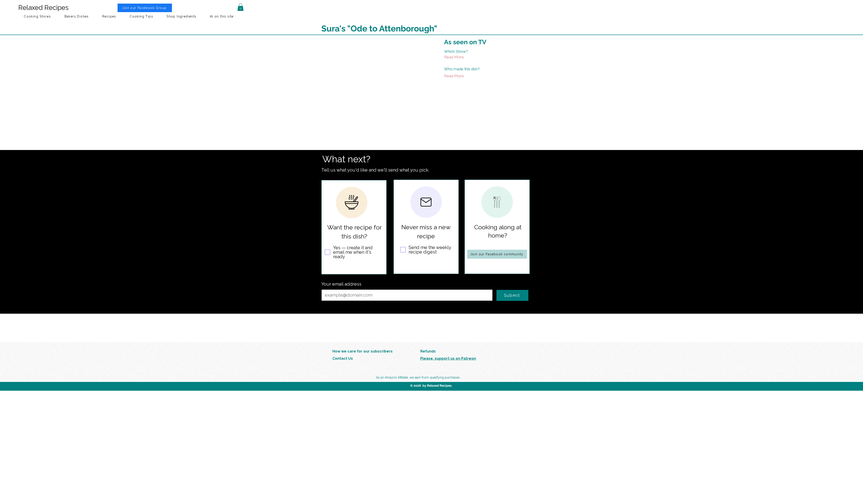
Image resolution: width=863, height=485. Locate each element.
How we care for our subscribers (362, 351)
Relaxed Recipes (43, 7)
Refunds (428, 351)
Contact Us (342, 358)
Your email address (341, 284)
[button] (240, 7)
